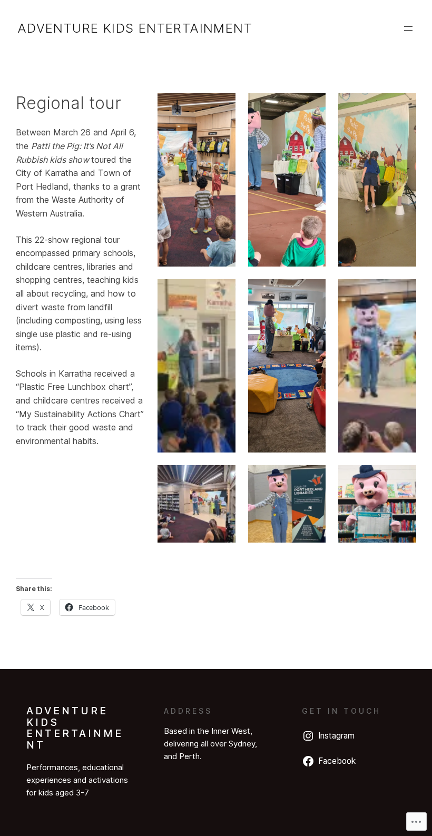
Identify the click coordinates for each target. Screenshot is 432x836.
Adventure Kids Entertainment (134, 28)
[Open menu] (408, 28)
